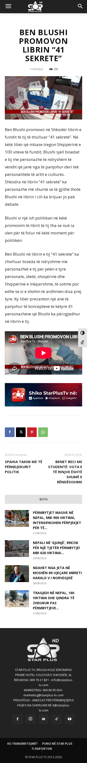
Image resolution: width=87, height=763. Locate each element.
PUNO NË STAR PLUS (57, 744)
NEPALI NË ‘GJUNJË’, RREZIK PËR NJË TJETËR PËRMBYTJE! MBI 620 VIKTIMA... (56, 547)
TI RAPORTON (41, 749)
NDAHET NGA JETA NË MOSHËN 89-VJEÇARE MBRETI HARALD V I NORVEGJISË (57, 572)
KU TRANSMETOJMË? (22, 744)
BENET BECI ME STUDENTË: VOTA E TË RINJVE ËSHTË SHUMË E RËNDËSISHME (65, 471)
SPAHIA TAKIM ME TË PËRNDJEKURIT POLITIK (23, 466)
